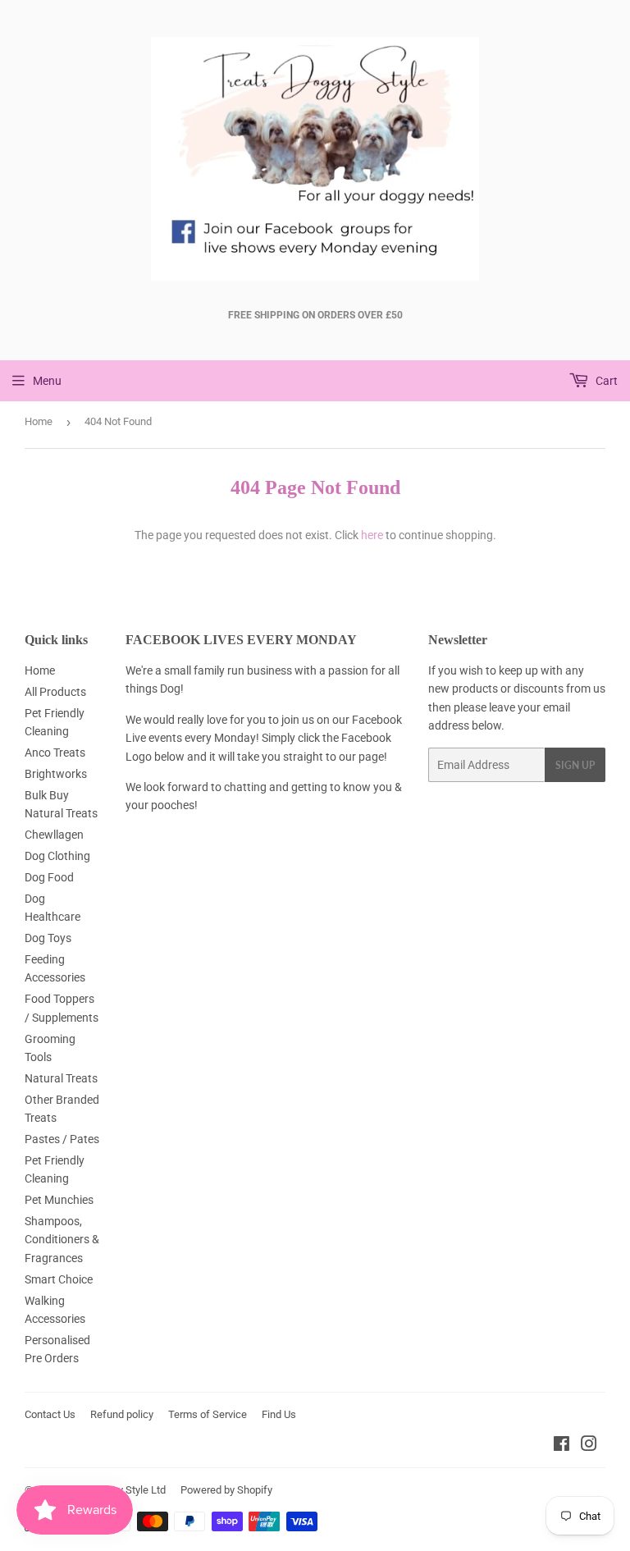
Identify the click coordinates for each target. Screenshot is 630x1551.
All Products (55, 691)
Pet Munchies (59, 1199)
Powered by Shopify (226, 1490)
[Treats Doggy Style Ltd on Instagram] (589, 1446)
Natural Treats (61, 1078)
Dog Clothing (57, 855)
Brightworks (56, 773)
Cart (605, 380)
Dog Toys (48, 938)
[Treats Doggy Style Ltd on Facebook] (561, 1446)
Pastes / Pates (62, 1139)
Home (38, 421)
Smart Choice (59, 1279)
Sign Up (575, 765)
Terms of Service (207, 1414)
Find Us (279, 1414)
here (372, 535)
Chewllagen (54, 834)
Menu (47, 380)
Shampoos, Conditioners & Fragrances (62, 1240)
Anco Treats (55, 752)
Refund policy (121, 1414)
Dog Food (49, 877)
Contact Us (50, 1414)
